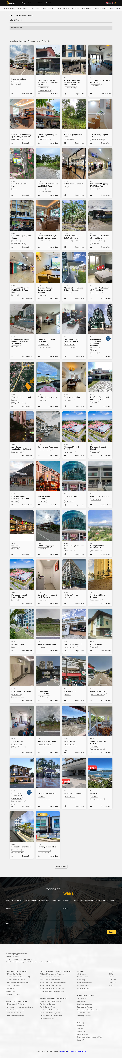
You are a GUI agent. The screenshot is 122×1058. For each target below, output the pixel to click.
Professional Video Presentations (89, 1010)
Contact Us (81, 1040)
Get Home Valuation (84, 1004)
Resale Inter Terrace (47, 1004)
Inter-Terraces (22, 8)
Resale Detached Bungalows (50, 1013)
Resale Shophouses (47, 1019)
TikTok (111, 974)
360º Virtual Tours (84, 1013)
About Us (40, 3)
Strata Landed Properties (15, 1016)
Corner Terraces (35, 8)
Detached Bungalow (62, 8)
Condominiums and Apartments (17, 983)
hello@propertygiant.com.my (16, 954)
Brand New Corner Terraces (50, 980)
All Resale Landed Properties (50, 1001)
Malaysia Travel (83, 988)
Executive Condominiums (15, 1010)
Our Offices (81, 1031)
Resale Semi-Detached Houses (51, 1010)
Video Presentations (84, 983)
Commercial (10, 988)
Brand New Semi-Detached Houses (53, 983)
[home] (10, 2)
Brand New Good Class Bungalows (52, 991)
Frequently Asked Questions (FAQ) (89, 1037)
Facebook (112, 983)
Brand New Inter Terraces (49, 977)
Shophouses (10, 991)
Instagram (112, 980)
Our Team (80, 1028)
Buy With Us (81, 1001)
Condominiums (86, 8)
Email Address (10, 916)
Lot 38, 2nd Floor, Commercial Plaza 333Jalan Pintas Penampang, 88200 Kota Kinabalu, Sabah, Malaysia (29, 960)
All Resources (82, 974)
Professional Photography (86, 1007)
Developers (19, 15)
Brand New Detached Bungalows (52, 988)
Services (31, 3)
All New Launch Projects (15, 1004)
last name (65, 908)
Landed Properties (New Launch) (18, 977)
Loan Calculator (83, 986)
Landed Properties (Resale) (15, 980)
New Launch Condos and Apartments (19, 1007)
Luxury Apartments (13, 986)
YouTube (112, 977)
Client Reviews (82, 1034)
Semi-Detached (48, 8)
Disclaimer (62, 1051)
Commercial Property (100, 8)
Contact (48, 3)
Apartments (75, 8)
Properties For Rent (13, 994)
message (8, 923)
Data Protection (81, 1051)
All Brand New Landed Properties (52, 974)
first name (9, 908)
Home (11, 15)
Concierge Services (84, 1016)
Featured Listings (9, 8)
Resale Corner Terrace (48, 1007)
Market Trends (82, 977)
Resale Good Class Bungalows (51, 1016)
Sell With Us (81, 998)
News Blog (81, 980)
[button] (22, 3)
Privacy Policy (71, 1051)
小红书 (111, 986)
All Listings (22, 3)
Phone (64, 916)
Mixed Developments (13, 1013)
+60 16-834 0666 (12, 956)
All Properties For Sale (14, 974)
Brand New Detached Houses (50, 986)
